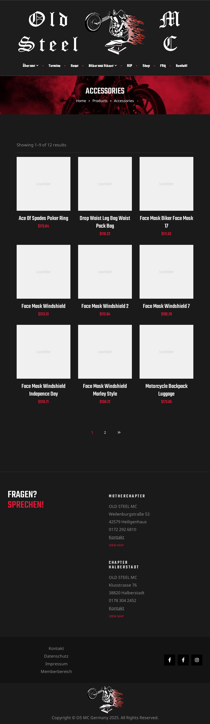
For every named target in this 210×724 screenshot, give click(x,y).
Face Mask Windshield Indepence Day (43, 390)
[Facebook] (169, 660)
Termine (54, 65)
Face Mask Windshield (43, 306)
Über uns (29, 65)
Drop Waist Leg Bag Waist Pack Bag (105, 222)
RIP (129, 65)
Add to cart (43, 190)
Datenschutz (56, 656)
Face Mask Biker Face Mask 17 (166, 222)
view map (116, 545)
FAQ (163, 65)
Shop (146, 65)
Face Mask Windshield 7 (166, 306)
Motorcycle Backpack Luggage (166, 390)
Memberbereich (56, 671)
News (74, 65)
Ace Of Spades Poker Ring (43, 218)
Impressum (56, 664)
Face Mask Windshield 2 (105, 306)
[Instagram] (196, 660)
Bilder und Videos (101, 65)
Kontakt (181, 65)
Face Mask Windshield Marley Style (105, 390)
